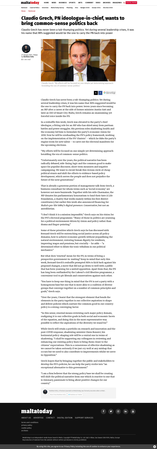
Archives (107, 3)
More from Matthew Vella (58, 394)
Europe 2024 (96, 8)
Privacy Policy (26, 425)
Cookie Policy (26, 428)
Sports (72, 3)
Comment (89, 3)
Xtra (76, 8)
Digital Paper (131, 3)
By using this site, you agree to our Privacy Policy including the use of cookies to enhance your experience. (78, 446)
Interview (45, 8)
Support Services (84, 417)
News (54, 3)
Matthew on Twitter (76, 394)
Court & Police (34, 8)
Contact (50, 417)
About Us (26, 417)
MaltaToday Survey (57, 8)
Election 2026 (108, 8)
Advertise (38, 417)
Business (63, 3)
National (24, 8)
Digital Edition (64, 417)
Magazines (117, 3)
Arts (80, 3)
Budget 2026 (85, 8)
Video (98, 3)
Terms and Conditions (29, 422)
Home (46, 3)
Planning (70, 8)
